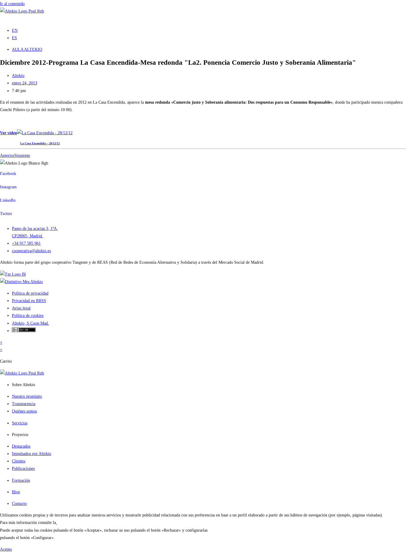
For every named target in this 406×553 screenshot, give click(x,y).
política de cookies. (73, 522)
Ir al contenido (12, 3)
